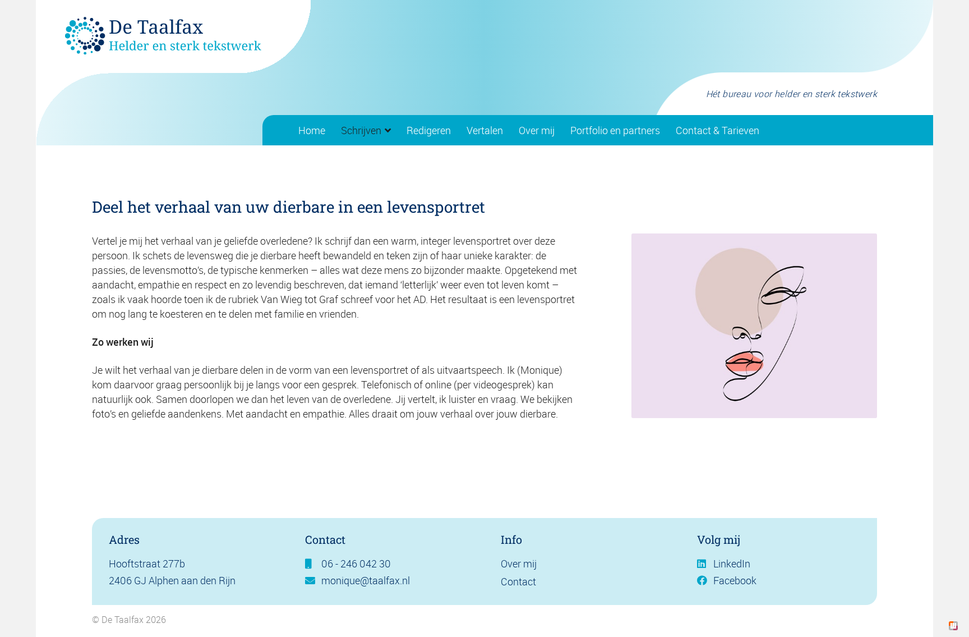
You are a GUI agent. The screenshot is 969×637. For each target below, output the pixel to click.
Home (311, 130)
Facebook (734, 580)
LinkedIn (731, 563)
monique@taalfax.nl (365, 580)
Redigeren (429, 130)
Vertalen (485, 130)
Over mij (537, 130)
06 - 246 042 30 (356, 563)
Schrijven (361, 130)
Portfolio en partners (615, 130)
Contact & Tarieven (717, 130)
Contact (518, 581)
